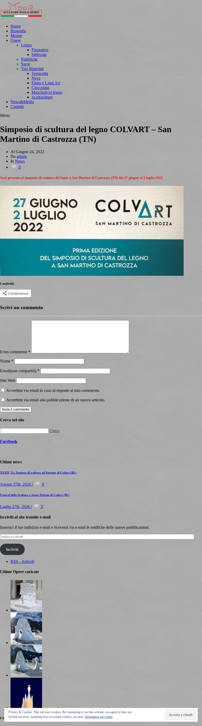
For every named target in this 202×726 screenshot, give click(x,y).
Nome (6, 361)
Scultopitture (42, 97)
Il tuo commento (15, 352)
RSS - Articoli (22, 561)
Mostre (16, 35)
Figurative (40, 50)
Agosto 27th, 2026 (16, 484)
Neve (36, 78)
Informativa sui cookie (99, 717)
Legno (26, 45)
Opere (16, 40)
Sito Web (7, 380)
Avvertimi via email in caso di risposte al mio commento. (53, 390)
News (20, 161)
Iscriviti (12, 549)
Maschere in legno (47, 92)
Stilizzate (39, 54)
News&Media (22, 102)
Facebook (8, 441)
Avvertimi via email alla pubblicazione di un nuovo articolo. (55, 400)
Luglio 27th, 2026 (15, 506)
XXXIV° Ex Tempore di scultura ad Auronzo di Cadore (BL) (38, 472)
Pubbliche (29, 59)
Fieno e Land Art (46, 83)
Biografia (18, 31)
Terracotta (40, 73)
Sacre (25, 64)
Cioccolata (40, 87)
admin (22, 156)
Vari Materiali (32, 68)
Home (16, 26)
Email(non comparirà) (19, 371)
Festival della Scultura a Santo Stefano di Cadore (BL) (34, 494)
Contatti (17, 106)
